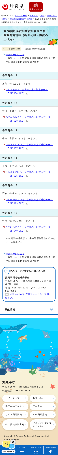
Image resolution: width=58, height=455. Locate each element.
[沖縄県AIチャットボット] (8, 446)
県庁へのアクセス (14, 406)
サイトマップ (12, 398)
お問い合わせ (40, 398)
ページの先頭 (51, 447)
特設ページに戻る (15, 54)
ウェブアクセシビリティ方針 (42, 425)
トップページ (21, 15)
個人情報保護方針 (14, 424)
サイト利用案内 (13, 414)
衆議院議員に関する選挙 (21, 19)
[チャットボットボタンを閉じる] (13, 441)
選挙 (42, 15)
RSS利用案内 (40, 414)
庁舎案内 (37, 406)
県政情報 (34, 15)
